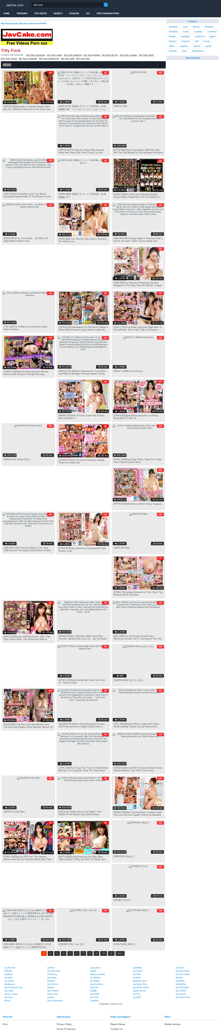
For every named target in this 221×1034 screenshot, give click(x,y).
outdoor (184, 46)
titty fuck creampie (28, 58)
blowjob (209, 26)
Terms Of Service (66, 1029)
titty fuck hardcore (73, 55)
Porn (5, 1024)
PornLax (94, 987)
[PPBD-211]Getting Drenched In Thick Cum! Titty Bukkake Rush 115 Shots (138, 593)
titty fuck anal (67, 58)
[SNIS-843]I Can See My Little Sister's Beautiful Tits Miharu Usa (83, 240)
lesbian (173, 41)
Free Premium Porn (108, 13)
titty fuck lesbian (92, 55)
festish (172, 36)
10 (103, 953)
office (172, 46)
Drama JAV (52, 994)
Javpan (50, 997)
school (196, 46)
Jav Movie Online (141, 987)
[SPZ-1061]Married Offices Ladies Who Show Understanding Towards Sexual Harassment (136, 725)
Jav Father (9, 981)
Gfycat (7, 1000)
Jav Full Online (183, 971)
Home (6, 13)
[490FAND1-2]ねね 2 (124, 856)
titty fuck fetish (146, 55)
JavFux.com (14, 5)
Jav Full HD (9, 968)
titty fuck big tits (110, 55)
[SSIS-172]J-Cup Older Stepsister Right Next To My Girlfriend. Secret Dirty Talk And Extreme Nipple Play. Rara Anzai (138, 330)
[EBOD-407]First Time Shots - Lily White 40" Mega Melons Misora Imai (26, 239)
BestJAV (51, 981)
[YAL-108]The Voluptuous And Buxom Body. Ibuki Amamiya (26, 328)
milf (196, 41)
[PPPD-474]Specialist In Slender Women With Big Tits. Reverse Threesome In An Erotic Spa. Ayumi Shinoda (27, 109)
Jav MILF (137, 997)
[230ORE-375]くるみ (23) (71, 944)
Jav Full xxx (52, 984)
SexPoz (179, 977)
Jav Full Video (182, 987)
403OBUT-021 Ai (122, 900)
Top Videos (40, 13)
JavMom (8, 974)
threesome (198, 50)
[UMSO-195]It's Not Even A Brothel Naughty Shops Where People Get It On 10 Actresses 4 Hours (137, 197)
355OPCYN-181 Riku (14, 811)
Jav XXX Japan (183, 974)
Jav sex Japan (11, 994)
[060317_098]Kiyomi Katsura (128, 371)
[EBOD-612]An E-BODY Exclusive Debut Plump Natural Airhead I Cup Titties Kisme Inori (138, 769)
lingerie (186, 41)
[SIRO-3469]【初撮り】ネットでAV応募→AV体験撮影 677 (82, 195)
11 (111, 953)
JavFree (51, 968)
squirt (208, 46)
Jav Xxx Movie (96, 984)
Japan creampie (97, 974)
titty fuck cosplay (128, 55)
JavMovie (94, 1000)
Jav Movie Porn (140, 984)
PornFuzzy (52, 974)
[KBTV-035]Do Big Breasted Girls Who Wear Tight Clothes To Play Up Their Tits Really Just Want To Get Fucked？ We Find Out (82, 859)
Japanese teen (140, 981)
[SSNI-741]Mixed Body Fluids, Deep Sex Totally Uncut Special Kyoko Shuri (138, 460)
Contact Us (116, 1029)
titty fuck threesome (49, 58)
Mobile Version (173, 1024)
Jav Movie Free (183, 997)
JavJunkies (95, 968)
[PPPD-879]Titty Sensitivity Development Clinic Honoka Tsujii (82, 549)
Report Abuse (117, 1024)
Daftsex (50, 987)
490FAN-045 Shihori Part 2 (17, 459)
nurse (206, 41)
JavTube (180, 968)
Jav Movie (52, 977)
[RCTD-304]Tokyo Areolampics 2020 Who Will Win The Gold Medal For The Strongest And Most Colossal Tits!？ (138, 153)
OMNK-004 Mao (122, 547)
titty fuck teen (83, 58)
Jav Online (138, 971)
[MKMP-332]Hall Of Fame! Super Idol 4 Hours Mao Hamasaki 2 (81, 416)
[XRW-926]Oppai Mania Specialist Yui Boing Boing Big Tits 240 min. (136, 416)
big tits (196, 26)
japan (213, 36)
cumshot (212, 31)
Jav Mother (95, 977)
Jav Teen (8, 997)
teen (184, 50)
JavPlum (137, 977)
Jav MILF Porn (54, 971)
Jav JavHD (181, 994)
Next (120, 953)
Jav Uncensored (55, 1000)
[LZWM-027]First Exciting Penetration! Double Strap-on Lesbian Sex (81, 461)
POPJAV (8, 971)
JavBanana (9, 984)
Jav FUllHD (181, 991)
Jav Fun (136, 994)
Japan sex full (139, 991)
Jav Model (95, 981)
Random (74, 13)
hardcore (200, 36)
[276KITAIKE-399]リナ (125, 944)
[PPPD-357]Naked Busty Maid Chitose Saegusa (138, 504)
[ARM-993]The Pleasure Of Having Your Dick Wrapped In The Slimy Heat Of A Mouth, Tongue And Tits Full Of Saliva (138, 285)
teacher (173, 50)
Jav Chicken (53, 991)
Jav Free (137, 974)
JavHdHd (137, 968)
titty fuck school (9, 58)
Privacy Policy (64, 1024)
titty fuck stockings (35, 55)
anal (185, 26)
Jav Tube (94, 997)
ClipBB (93, 991)
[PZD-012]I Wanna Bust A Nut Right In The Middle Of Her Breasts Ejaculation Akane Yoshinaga (80, 814)
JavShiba (180, 981)
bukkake (173, 31)
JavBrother (181, 984)
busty (186, 31)
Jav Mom (8, 977)
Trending (22, 13)
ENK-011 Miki (120, 106)
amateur (173, 26)
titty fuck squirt (54, 55)
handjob (185, 36)
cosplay (198, 31)
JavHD (93, 971)
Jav (88, 13)
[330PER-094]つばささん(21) (128, 680)
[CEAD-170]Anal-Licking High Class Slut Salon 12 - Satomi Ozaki (82, 681)
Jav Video (9, 991)
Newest (58, 13)
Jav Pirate (94, 994)
